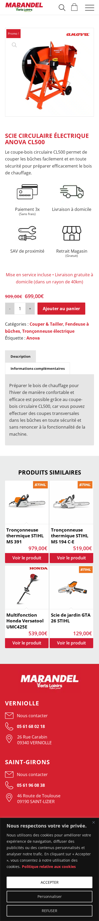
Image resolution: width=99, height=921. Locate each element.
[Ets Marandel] (24, 7)
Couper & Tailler (46, 324)
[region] (49, 869)
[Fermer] (93, 822)
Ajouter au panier (61, 308)
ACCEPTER (50, 882)
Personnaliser (49, 896)
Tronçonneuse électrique (48, 331)
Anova (33, 338)
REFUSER (49, 910)
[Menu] (87, 7)
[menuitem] (62, 6)
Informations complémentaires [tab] (38, 368)
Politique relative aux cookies (49, 866)
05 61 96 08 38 (30, 785)
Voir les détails (27, 558)
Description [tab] (21, 356)
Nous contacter (32, 716)
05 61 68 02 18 (30, 726)
